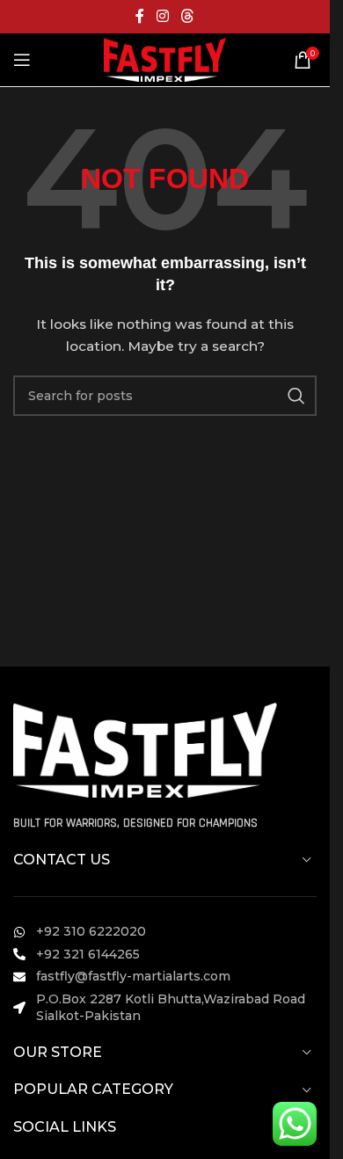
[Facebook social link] (139, 16)
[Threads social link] (188, 16)
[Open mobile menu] (22, 59)
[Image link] (145, 748)
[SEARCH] (296, 395)
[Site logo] (164, 59)
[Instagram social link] (162, 16)
